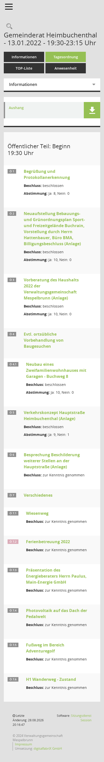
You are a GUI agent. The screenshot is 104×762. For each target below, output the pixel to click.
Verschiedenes (38, 495)
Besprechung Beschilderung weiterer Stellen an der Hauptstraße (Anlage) (52, 461)
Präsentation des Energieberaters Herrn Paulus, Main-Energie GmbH (56, 576)
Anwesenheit (66, 68)
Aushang (16, 108)
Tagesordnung (66, 57)
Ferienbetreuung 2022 (48, 541)
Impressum (23, 744)
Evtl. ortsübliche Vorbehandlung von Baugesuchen (44, 340)
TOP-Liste (24, 68)
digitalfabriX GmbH (48, 748)
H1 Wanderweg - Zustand (51, 679)
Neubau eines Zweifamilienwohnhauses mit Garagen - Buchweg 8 (56, 370)
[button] (92, 110)
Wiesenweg (37, 513)
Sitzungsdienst (81, 718)
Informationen (24, 57)
